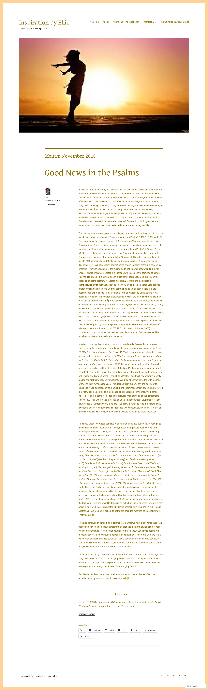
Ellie (46, 197)
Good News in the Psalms (92, 173)
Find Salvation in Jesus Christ (174, 22)
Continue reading (87, 614)
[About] (167, 675)
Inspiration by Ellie (44, 22)
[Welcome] (161, 675)
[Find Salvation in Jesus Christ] (185, 675)
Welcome (94, 22)
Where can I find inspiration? (126, 22)
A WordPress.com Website (47, 676)
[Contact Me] (179, 675)
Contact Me (150, 22)
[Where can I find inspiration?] (173, 675)
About (106, 22)
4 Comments (50, 204)
